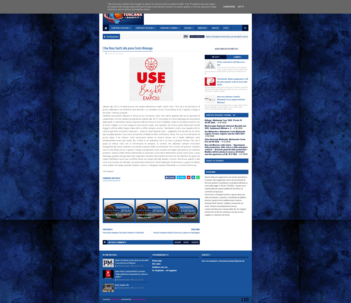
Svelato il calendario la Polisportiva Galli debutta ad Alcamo (151, 216)
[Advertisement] (153, 190)
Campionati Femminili (169, 27)
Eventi (226, 27)
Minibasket (202, 27)
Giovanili (188, 27)
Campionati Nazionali (120, 27)
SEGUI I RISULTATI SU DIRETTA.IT (226, 48)
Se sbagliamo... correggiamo (164, 270)
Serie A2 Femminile (116, 53)
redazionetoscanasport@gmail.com (231, 260)
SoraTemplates (115, 299)
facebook (195, 242)
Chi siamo (156, 263)
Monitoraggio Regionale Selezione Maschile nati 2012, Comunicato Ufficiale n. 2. (225, 127)
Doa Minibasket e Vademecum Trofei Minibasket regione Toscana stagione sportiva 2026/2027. (225, 132)
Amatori (215, 27)
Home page (157, 260)
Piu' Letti (215, 57)
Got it (241, 7)
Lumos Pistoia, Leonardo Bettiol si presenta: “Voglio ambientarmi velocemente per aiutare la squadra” (131, 274)
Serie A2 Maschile (177, 36)
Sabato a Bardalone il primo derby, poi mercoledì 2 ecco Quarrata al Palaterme (214, 36)
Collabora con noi (159, 267)
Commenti (237, 57)
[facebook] (243, 299)
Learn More (229, 7)
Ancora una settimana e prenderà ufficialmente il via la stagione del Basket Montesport (231, 99)
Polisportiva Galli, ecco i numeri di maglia (117, 216)
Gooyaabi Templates (138, 299)
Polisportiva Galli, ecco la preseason (182, 217)
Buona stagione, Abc (122, 284)
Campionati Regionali (145, 27)
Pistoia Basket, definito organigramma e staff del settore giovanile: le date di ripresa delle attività (232, 81)
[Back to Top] (246, 299)
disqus (186, 242)
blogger (178, 242)
